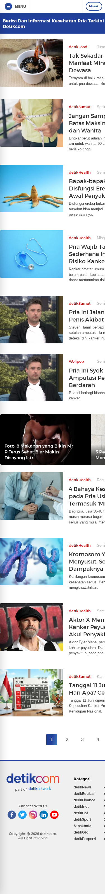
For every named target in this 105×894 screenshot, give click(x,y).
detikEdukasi (84, 793)
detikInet (81, 806)
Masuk (94, 6)
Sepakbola (82, 826)
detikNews (83, 787)
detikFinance (84, 800)
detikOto (81, 832)
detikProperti (85, 839)
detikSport (82, 819)
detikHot (81, 813)
